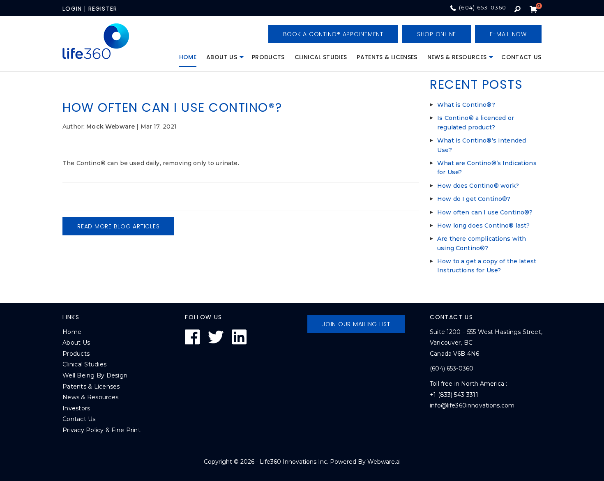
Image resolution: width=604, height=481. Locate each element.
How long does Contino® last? (483, 225)
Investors (76, 408)
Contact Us (521, 57)
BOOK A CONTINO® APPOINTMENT (333, 34)
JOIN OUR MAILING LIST (356, 324)
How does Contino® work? (478, 185)
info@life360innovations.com (472, 405)
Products (268, 57)
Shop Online (436, 34)
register (103, 9)
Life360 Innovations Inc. (294, 461)
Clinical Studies (321, 57)
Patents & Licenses (387, 57)
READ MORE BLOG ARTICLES (118, 226)
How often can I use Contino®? (485, 212)
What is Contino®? (466, 104)
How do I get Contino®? (473, 199)
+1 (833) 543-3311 (454, 394)
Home (187, 57)
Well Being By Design (94, 375)
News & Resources (457, 57)
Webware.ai (384, 461)
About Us (221, 57)
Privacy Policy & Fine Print (101, 430)
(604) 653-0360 (483, 7)
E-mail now (508, 34)
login (72, 9)
